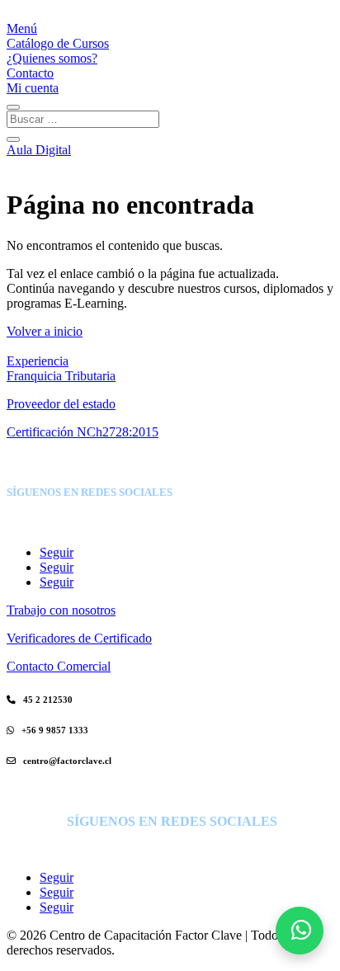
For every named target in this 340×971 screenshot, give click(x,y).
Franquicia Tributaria (61, 376)
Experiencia (37, 361)
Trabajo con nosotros (61, 610)
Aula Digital (39, 150)
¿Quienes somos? (52, 58)
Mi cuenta (33, 88)
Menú (22, 28)
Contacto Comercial (59, 666)
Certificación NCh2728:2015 (82, 432)
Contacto (30, 73)
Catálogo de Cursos (58, 43)
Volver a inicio (45, 331)
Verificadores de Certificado (79, 638)
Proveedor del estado (61, 404)
